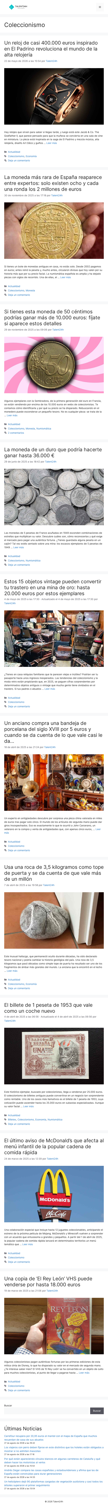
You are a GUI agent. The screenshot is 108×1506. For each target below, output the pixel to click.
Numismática (43, 428)
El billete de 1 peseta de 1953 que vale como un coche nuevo (48, 1008)
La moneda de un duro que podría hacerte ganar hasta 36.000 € (53, 452)
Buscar (8, 1405)
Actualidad (14, 151)
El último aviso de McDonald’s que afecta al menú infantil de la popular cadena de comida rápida (54, 1146)
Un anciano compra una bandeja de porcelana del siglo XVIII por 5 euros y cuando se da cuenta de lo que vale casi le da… (53, 732)
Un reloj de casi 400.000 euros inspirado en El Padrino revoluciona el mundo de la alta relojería (51, 49)
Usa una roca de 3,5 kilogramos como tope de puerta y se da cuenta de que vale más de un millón (54, 873)
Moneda (30, 290)
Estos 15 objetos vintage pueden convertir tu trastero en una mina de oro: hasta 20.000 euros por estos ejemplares (52, 587)
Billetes (12, 1119)
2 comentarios (16, 432)
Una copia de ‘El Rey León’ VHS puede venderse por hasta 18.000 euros (48, 1281)
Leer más (51, 143)
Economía (31, 156)
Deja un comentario (19, 160)
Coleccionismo (16, 156)
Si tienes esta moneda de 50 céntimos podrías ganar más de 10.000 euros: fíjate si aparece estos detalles (52, 317)
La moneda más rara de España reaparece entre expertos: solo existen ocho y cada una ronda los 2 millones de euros (53, 183)
